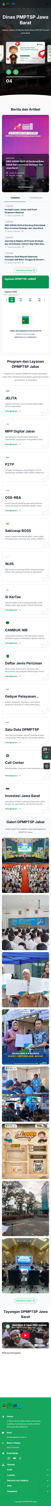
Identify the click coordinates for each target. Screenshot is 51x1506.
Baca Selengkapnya (25, 187)
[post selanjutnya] (43, 181)
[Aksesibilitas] (47, 766)
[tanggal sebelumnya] (7, 300)
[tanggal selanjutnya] (44, 300)
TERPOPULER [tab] (35, 198)
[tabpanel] (25, 250)
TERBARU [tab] (15, 198)
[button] (25, 865)
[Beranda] (8, 4)
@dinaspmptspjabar (11, 1352)
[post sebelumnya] (8, 181)
